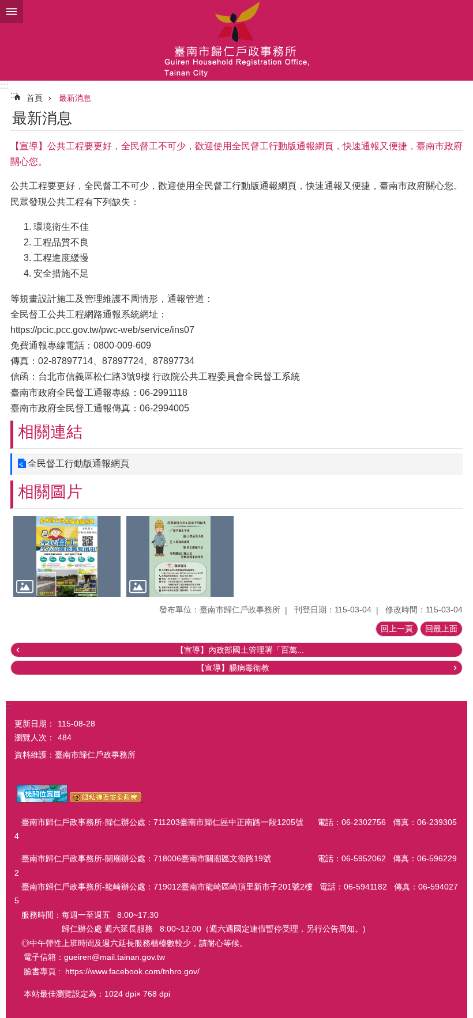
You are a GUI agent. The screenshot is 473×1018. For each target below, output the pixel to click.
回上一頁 (397, 628)
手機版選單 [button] (11, 11)
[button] (67, 556)
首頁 (35, 98)
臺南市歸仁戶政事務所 (236, 40)
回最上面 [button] (441, 628)
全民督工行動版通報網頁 (78, 463)
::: (4, 85)
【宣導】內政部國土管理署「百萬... (240, 649)
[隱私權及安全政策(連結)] (106, 799)
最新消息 (75, 98)
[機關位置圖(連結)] (42, 799)
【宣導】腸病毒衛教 (233, 667)
